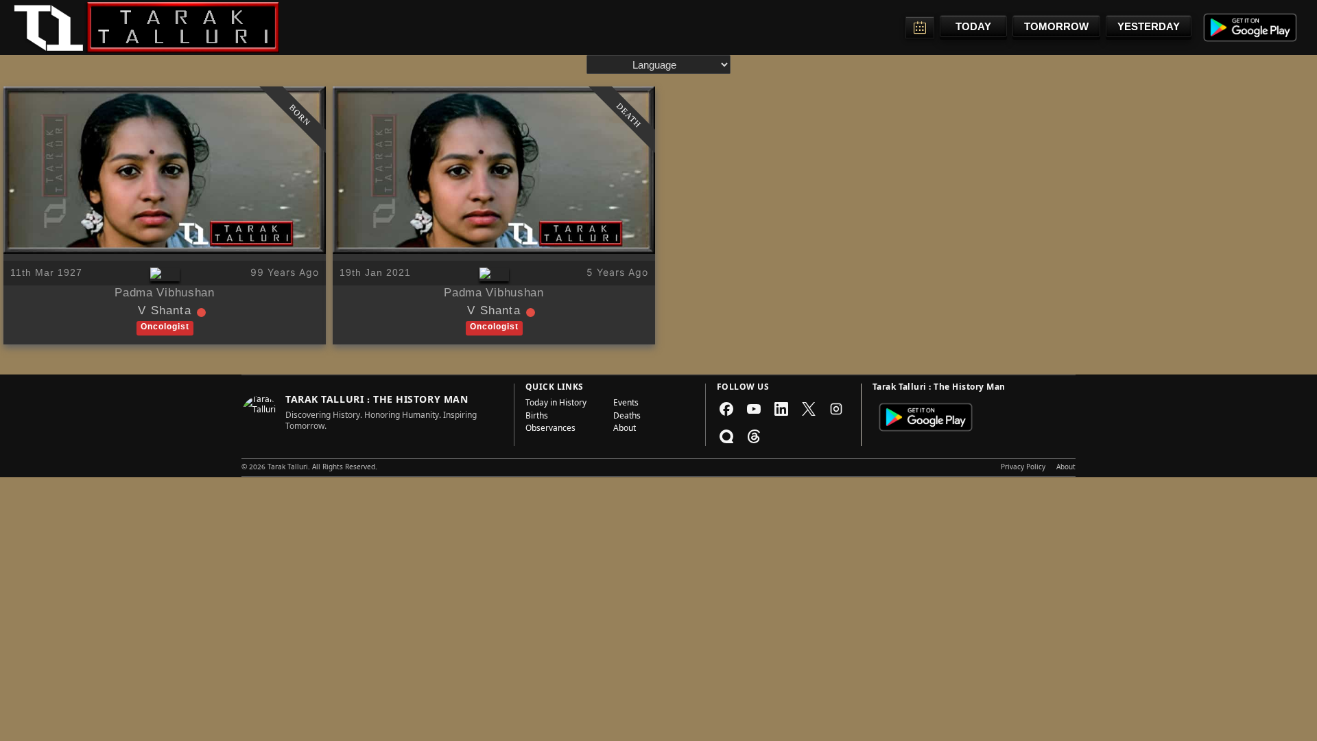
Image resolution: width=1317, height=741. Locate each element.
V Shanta (164, 312)
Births (536, 417)
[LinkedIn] (781, 409)
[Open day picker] (919, 27)
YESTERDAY (1148, 26)
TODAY (973, 26)
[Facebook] (726, 409)
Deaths (627, 417)
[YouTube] (753, 409)
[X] (808, 409)
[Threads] (753, 436)
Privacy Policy (1023, 468)
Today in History (555, 404)
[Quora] (726, 436)
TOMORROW (1056, 26)
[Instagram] (836, 409)
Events (626, 404)
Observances (550, 429)
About (624, 429)
